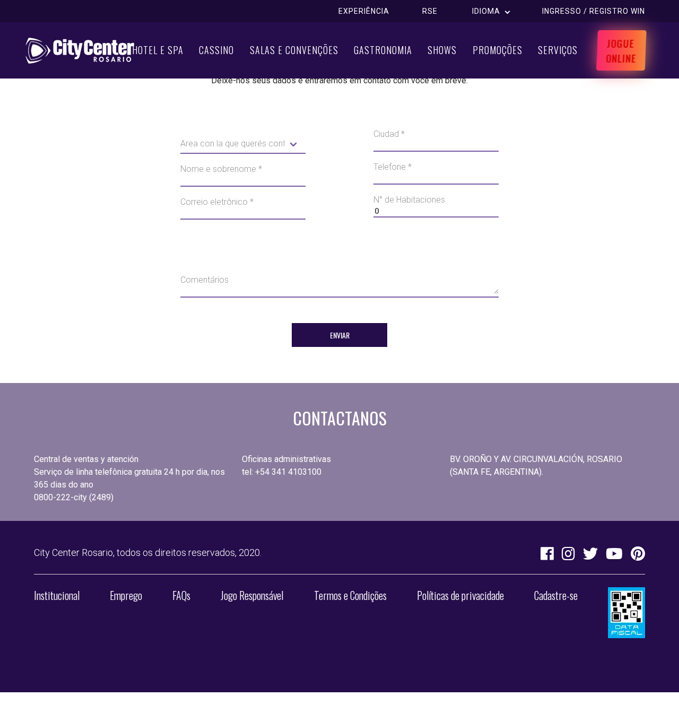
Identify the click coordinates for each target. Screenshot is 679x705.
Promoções (498, 50)
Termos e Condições (350, 595)
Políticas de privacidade (460, 595)
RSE (430, 11)
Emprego (126, 595)
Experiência (363, 11)
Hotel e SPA (158, 50)
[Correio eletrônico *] (243, 219)
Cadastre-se (556, 595)
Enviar (340, 335)
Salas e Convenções (294, 50)
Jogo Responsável (252, 595)
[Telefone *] (436, 184)
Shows (442, 50)
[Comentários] (339, 297)
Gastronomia (383, 50)
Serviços (558, 50)
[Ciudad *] (436, 151)
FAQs (181, 595)
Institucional (57, 595)
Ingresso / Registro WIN (593, 11)
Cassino (216, 50)
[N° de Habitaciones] (436, 216)
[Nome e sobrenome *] (243, 186)
